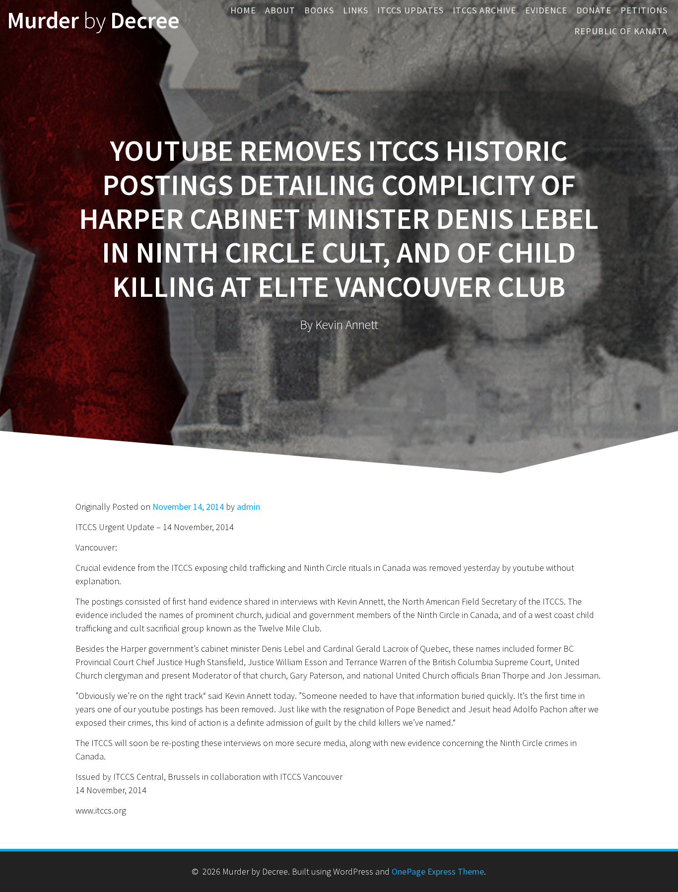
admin (248, 506)
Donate (593, 10)
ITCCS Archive (484, 10)
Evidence (546, 10)
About (280, 10)
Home (243, 10)
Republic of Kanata (621, 31)
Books (319, 10)
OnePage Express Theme (438, 871)
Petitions (644, 10)
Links (355, 10)
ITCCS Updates (410, 10)
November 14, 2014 (188, 506)
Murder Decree (93, 20)
